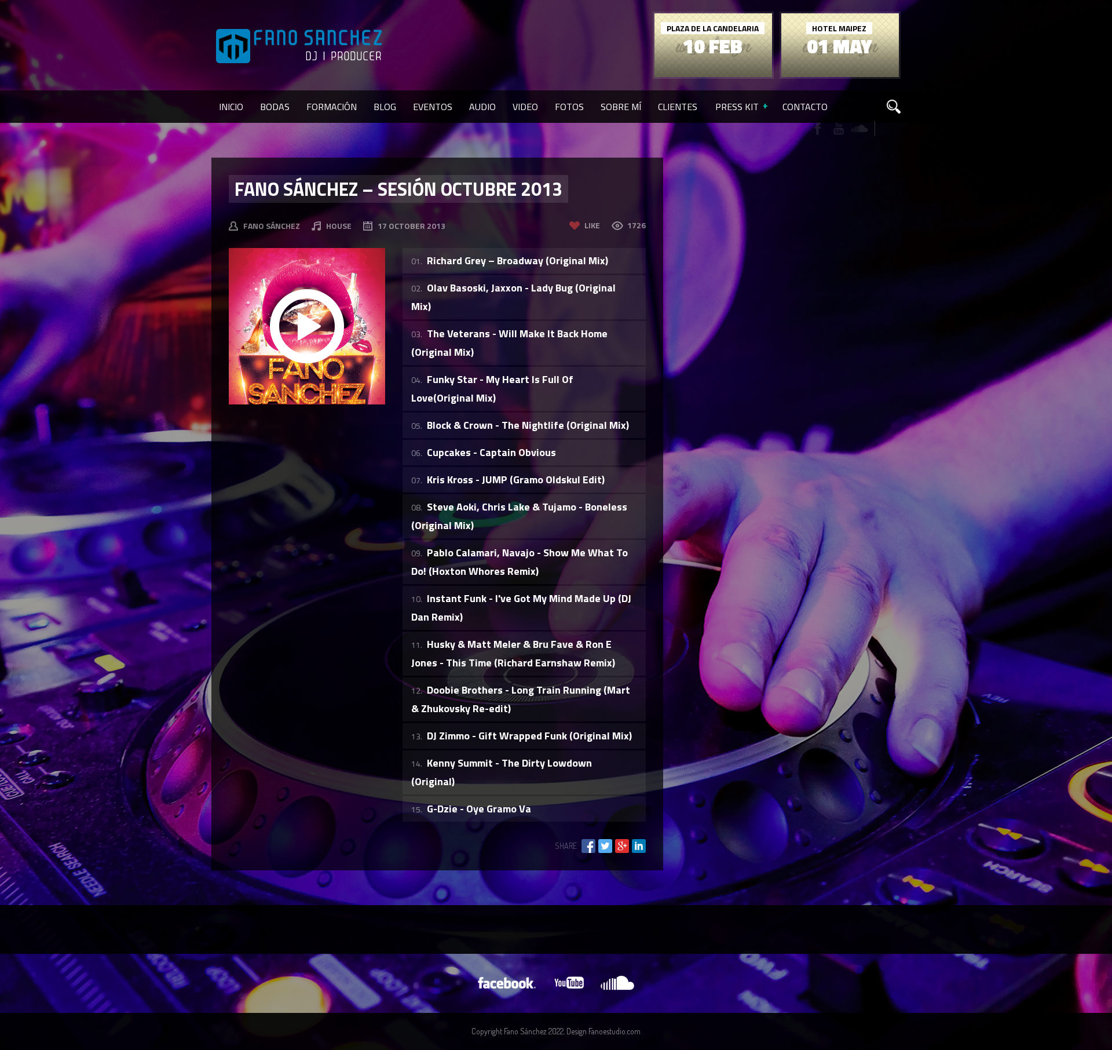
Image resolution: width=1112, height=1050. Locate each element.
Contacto (805, 107)
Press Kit (737, 107)
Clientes (677, 107)
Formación (331, 107)
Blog (385, 107)
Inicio (231, 107)
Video (525, 107)
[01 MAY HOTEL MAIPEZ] (840, 74)
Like (592, 225)
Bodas (275, 107)
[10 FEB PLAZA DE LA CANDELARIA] (713, 74)
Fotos (569, 107)
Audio (482, 107)
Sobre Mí (621, 107)
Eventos (432, 107)
